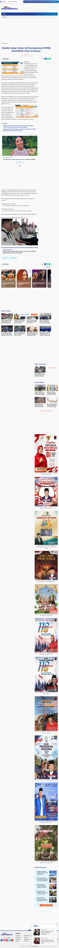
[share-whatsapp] (50, 59)
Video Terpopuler (40, 364)
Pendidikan (5, 257)
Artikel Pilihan (39, 382)
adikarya (17, 941)
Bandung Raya (27, 935)
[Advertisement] (29, 30)
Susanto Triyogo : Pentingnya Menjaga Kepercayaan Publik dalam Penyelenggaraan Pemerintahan (52, 393)
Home (4, 1)
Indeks (4, 14)
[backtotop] (29, 930)
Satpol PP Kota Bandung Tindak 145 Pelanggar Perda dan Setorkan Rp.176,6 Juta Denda (42, 899)
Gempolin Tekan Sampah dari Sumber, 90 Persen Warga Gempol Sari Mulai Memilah (42, 892)
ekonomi (26, 941)
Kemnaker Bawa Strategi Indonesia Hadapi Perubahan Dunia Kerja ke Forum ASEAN (42, 886)
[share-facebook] (45, 59)
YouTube (13, 942)
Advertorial (18, 935)
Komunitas (18, 937)
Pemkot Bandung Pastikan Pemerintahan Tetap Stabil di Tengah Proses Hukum (40, 393)
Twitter (10, 942)
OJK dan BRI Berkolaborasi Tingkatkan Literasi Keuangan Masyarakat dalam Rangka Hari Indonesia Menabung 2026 (42, 1)
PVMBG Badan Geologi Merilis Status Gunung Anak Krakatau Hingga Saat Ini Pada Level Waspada (19, 252)
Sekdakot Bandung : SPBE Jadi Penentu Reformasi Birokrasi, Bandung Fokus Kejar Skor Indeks (39, 405)
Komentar (6, 58)
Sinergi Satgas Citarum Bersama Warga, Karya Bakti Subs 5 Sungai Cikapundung (40, 375)
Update (35, 314)
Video (5, 17)
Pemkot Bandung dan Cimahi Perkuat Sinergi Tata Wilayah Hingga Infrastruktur (52, 405)
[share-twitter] (48, 59)
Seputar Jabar (13, 257)
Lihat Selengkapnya (46, 905)
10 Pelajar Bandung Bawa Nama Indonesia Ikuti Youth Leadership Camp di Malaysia (42, 879)
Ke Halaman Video (52, 367)
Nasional (26, 937)
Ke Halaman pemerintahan (46, 410)
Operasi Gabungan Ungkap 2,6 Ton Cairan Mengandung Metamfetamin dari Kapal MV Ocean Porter (42, 873)
